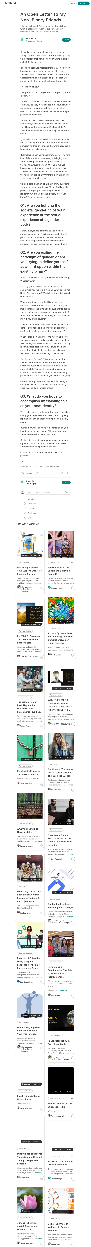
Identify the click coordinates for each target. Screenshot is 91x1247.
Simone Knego (56, 588)
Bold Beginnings (26, 982)
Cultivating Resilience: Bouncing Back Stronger (60, 906)
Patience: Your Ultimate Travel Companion (60, 1163)
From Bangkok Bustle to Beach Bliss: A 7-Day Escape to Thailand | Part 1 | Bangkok (29, 896)
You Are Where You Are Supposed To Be (60, 1105)
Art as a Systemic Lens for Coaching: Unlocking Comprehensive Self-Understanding (60, 638)
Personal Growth (53, 466)
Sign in (72, 3)
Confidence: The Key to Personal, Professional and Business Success (60, 772)
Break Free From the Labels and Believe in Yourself (59, 570)
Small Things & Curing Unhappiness (28, 1098)
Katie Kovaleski (56, 859)
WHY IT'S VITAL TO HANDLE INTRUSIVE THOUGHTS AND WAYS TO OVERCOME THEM (60, 705)
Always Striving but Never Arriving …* (27, 830)
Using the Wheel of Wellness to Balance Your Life (58, 1227)
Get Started (84, 3)
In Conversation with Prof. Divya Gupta (59, 1042)
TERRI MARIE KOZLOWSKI (60, 724)
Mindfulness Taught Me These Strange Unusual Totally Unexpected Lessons (29, 1159)
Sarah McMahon (26, 784)
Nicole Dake (55, 1244)
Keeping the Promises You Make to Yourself (28, 773)
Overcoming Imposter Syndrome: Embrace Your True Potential (28, 1030)
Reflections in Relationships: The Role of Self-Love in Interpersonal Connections (60, 972)
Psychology (26, 466)
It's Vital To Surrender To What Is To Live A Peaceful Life (28, 639)
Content (22, 886)
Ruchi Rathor (56, 996)
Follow (66, 40)
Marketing (53, 764)
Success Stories (55, 1036)
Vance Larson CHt (57, 1116)
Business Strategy (25, 697)
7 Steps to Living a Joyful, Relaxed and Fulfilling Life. (27, 1226)
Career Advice (55, 899)
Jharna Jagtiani (26, 726)
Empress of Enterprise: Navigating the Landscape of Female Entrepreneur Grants (29, 963)
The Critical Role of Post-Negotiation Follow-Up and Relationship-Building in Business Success (28, 707)
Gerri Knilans (56, 790)
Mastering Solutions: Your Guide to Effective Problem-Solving (29, 570)
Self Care (39, 466)
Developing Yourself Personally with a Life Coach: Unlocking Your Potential (60, 840)
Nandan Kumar (25, 913)
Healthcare (54, 1219)
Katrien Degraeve (26, 846)
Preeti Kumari (56, 655)
